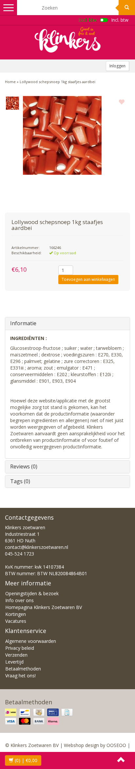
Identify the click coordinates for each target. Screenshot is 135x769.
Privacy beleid (19, 648)
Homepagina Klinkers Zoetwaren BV (43, 607)
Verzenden (16, 655)
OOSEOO (116, 745)
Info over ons (19, 600)
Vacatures (15, 621)
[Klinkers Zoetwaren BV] (67, 39)
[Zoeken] (127, 7)
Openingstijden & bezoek (32, 593)
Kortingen (15, 614)
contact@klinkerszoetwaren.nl (36, 547)
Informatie (23, 323)
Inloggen (117, 66)
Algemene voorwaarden (30, 641)
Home (10, 81)
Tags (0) (20, 481)
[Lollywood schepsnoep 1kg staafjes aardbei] (12, 103)
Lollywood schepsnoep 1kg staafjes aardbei (57, 81)
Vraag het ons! (20, 675)
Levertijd (14, 662)
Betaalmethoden (23, 669)
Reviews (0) (23, 466)
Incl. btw (119, 20)
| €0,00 (26, 760)
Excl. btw (87, 20)
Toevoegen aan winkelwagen (88, 279)
